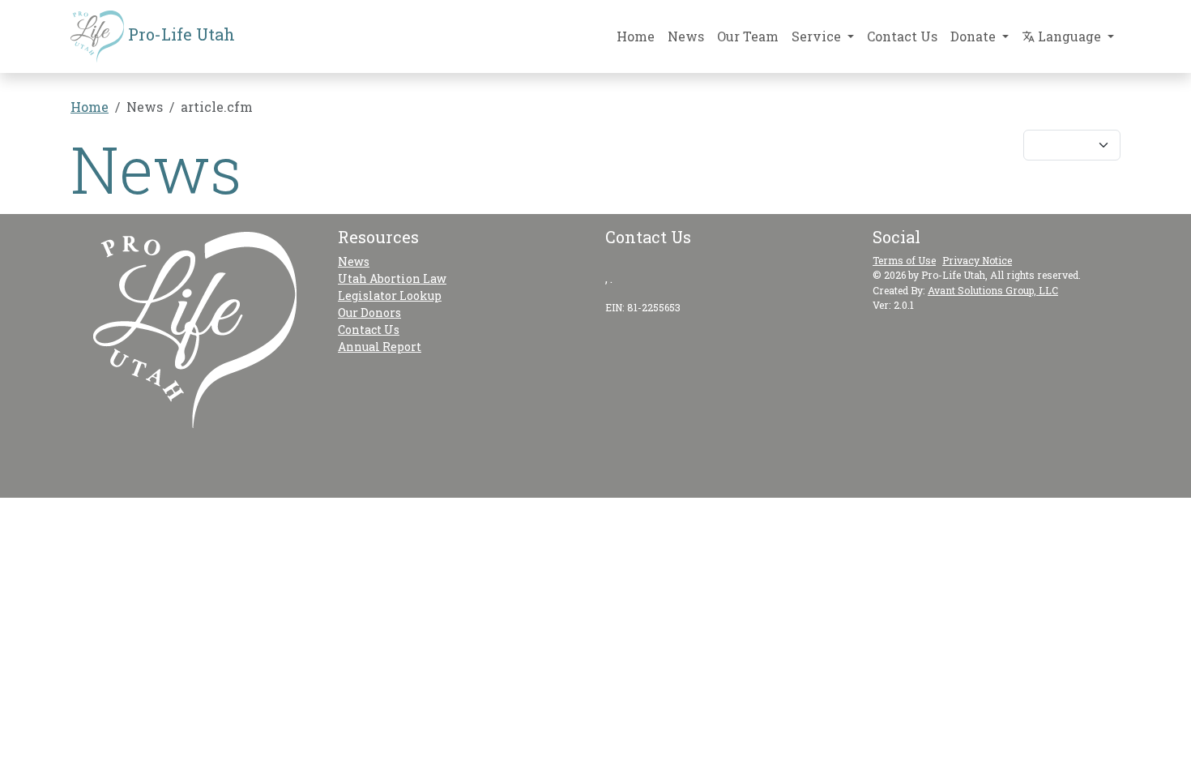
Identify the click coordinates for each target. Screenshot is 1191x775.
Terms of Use (904, 260)
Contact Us (902, 36)
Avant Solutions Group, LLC (993, 290)
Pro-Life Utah (179, 34)
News (686, 36)
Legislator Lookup (390, 295)
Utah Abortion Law (392, 278)
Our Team (748, 36)
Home (636, 36)
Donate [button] (974, 36)
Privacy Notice (977, 260)
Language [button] (1069, 36)
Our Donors (369, 312)
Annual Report (379, 346)
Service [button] (818, 36)
